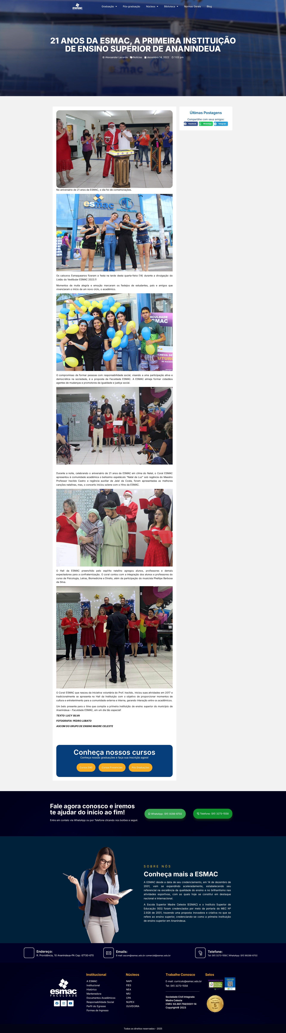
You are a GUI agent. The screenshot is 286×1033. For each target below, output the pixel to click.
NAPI (129, 981)
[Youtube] (71, 1003)
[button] (191, 124)
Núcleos (150, 6)
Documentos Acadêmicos (101, 997)
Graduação (108, 6)
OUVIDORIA (132, 1006)
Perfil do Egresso (96, 1006)
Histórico (92, 989)
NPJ (128, 993)
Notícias (137, 57)
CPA (128, 997)
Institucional (93, 985)
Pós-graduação (131, 6)
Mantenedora (94, 993)
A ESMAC (92, 981)
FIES (128, 985)
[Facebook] (57, 1003)
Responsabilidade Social (100, 1002)
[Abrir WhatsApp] (278, 1025)
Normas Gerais (192, 6)
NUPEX (130, 1002)
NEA (128, 989)
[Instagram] (64, 1003)
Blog (209, 6)
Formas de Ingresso (98, 1010)
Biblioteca (169, 6)
